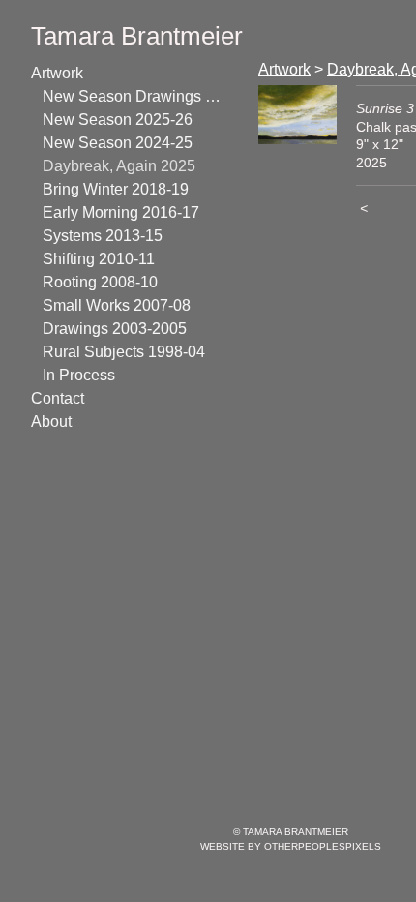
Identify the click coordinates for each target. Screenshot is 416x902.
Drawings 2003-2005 (115, 328)
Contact (57, 398)
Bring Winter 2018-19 (116, 189)
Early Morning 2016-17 (121, 212)
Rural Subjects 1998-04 (124, 352)
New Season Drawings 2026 (133, 96)
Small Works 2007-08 (117, 305)
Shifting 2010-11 (99, 259)
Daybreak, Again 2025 (119, 166)
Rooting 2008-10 (100, 282)
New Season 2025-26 (118, 119)
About (51, 421)
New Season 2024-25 (118, 143)
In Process (79, 375)
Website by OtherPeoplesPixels (290, 846)
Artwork (57, 73)
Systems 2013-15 (103, 235)
